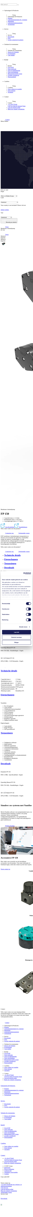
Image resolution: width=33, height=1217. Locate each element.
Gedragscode (8, 1171)
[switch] (28, 609)
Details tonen (23, 627)
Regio (2, 191)
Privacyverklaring (9, 1169)
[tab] (18, 555)
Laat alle (16, 632)
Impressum (7, 1167)
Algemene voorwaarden (11, 1172)
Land (2, 197)
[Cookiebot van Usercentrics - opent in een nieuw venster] (23, 573)
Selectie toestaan (16, 637)
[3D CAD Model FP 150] (3, 667)
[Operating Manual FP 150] (3, 656)
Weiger (16, 642)
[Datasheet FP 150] (3, 646)
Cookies (6, 1174)
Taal (2, 212)
